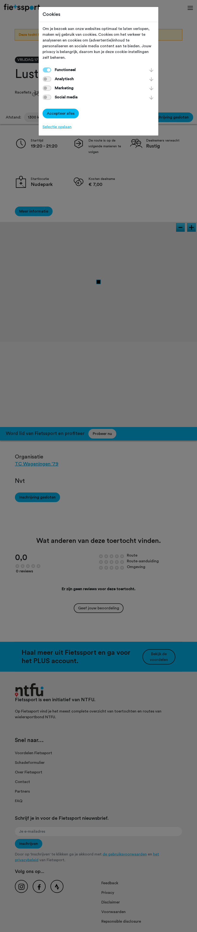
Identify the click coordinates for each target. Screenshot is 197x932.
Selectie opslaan (57, 127)
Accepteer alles (60, 113)
